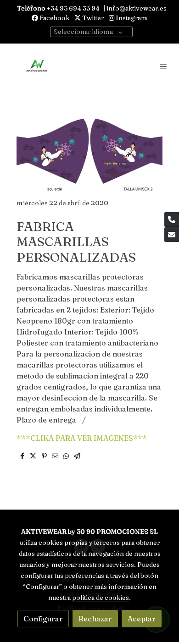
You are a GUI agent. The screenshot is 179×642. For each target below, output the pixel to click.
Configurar (43, 618)
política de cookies (100, 597)
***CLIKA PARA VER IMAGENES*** (82, 438)
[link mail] (171, 234)
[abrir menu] (163, 66)
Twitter (92, 18)
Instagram (130, 18)
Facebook (53, 18)
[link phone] (171, 219)
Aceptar (142, 618)
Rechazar (95, 618)
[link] (36, 66)
